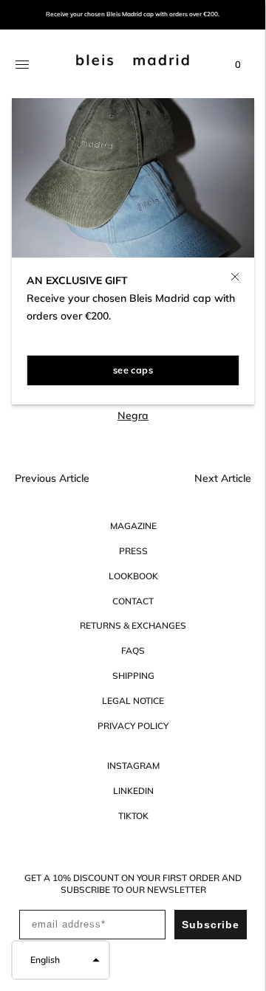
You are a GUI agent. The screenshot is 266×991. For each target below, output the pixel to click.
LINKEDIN (133, 790)
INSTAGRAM (133, 765)
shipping (133, 675)
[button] (60, 960)
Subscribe (210, 924)
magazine (133, 525)
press (133, 550)
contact (133, 601)
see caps (133, 370)
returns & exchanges (133, 625)
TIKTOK (133, 815)
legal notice (133, 700)
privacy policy (133, 725)
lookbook (133, 575)
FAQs (133, 650)
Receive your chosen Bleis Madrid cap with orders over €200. (132, 14)
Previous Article (52, 478)
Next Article (222, 478)
